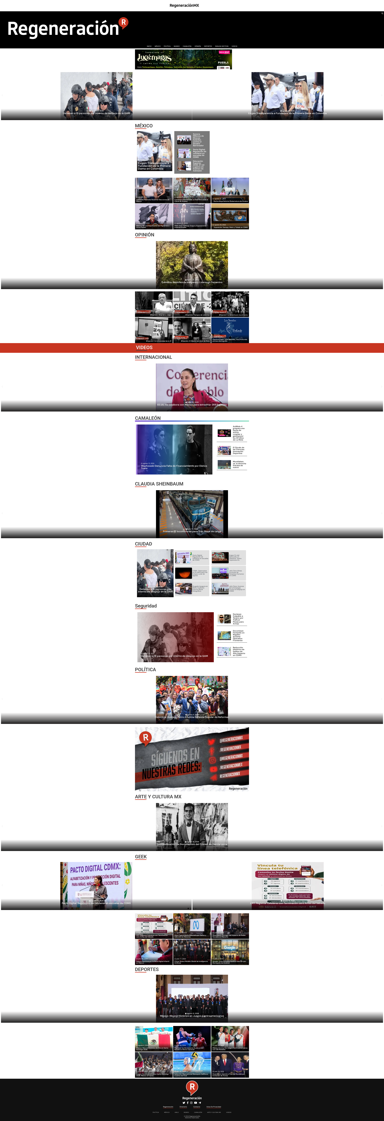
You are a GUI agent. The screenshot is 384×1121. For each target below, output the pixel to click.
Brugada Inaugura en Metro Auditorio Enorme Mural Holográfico (200, 588)
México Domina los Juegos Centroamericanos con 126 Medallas (230, 1049)
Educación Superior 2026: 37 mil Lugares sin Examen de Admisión (198, 166)
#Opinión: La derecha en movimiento (233, 315)
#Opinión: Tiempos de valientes (197, 315)
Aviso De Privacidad (213, 1107)
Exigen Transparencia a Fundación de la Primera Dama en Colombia (287, 113)
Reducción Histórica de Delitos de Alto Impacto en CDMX (239, 651)
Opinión (198, 46)
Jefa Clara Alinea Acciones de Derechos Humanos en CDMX (236, 573)
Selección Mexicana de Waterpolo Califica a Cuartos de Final (191, 1075)
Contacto (196, 1107)
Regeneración (168, 1107)
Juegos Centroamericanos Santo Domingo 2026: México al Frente (152, 1075)
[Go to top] (380, 1117)
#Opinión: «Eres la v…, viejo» (161, 315)
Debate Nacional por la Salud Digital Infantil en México (152, 962)
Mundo (177, 46)
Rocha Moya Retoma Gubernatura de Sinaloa (231, 201)
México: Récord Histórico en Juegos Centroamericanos (192, 1015)
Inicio (149, 46)
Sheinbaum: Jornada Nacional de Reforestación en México (192, 531)
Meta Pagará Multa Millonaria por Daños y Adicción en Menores (245, 903)
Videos (234, 46)
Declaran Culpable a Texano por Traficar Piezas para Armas (238, 619)
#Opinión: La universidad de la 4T (159, 341)
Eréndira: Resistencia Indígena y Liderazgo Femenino (192, 282)
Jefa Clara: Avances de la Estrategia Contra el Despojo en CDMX (237, 588)
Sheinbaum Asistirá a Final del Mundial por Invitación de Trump (228, 1075)
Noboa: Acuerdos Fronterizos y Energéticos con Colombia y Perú (192, 404)
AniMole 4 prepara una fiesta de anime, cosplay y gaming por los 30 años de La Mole (238, 433)
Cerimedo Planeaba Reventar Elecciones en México (152, 200)
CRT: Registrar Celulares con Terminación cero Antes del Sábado (152, 936)
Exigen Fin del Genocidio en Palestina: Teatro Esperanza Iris (235, 557)
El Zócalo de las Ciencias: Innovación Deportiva (239, 450)
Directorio (183, 1107)
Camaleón (187, 46)
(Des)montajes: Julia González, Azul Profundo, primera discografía (230, 340)
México (158, 46)
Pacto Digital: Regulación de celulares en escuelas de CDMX (199, 153)
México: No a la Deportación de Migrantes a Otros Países (152, 226)
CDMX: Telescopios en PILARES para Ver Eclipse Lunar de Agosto (200, 573)
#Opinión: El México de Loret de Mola (195, 341)
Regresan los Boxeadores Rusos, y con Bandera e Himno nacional (189, 1049)
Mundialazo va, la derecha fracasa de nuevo (239, 464)
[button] (2, 95)
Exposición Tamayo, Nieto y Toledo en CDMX (231, 227)
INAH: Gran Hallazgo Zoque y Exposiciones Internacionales (190, 226)
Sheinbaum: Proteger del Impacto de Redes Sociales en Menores (229, 936)
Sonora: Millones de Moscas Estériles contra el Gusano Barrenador (198, 140)
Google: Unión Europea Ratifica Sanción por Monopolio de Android (229, 962)
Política (167, 46)
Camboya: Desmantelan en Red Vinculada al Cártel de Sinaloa (191, 200)
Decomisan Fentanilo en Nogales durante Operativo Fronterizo (238, 636)
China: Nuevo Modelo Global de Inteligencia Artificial (191, 962)
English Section (221, 46)
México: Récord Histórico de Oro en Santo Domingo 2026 (152, 1049)
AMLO (177, 1112)
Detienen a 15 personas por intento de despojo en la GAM (96, 113)
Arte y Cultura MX (214, 1112)
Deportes (208, 46)
